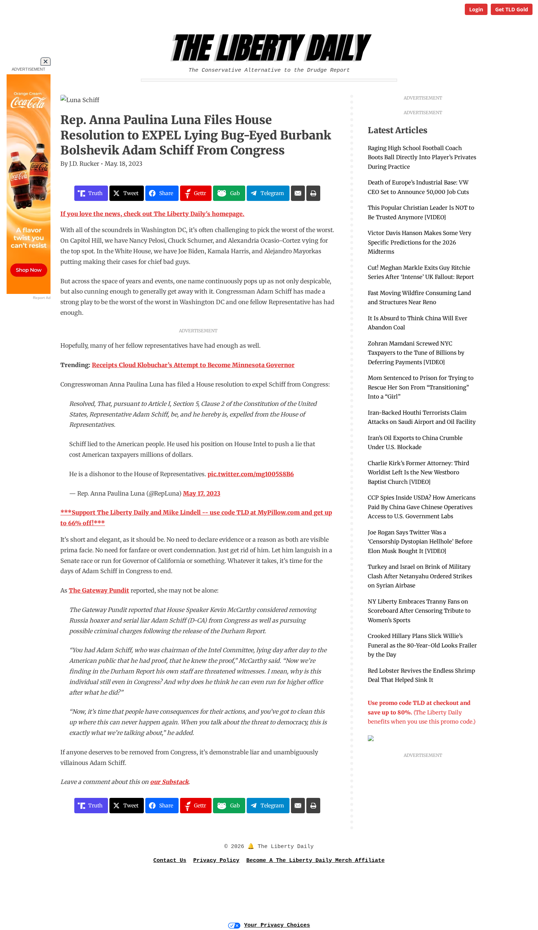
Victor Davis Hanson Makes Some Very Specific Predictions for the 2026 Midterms (419, 242)
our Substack (169, 781)
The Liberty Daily (271, 48)
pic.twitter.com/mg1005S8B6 (251, 474)
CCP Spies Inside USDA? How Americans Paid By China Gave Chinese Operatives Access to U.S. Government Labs (421, 507)
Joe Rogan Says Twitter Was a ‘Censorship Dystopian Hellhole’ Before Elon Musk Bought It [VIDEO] (420, 541)
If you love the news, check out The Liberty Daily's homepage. (152, 213)
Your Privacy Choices (277, 925)
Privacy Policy (216, 861)
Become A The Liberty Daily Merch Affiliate (315, 861)
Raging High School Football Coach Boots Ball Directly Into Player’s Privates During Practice (422, 157)
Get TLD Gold (511, 9)
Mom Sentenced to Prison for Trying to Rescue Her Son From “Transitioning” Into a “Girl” (421, 387)
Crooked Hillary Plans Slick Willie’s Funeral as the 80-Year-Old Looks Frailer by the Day (422, 645)
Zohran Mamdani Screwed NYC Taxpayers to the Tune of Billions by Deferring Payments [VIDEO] (416, 353)
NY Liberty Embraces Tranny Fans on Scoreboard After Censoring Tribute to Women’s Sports (419, 611)
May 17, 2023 (201, 493)
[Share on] (298, 193)
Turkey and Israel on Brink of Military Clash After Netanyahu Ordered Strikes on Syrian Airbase (420, 576)
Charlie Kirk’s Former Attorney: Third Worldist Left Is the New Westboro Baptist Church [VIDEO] (418, 472)
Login (476, 9)
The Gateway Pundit (99, 590)
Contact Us (169, 861)
